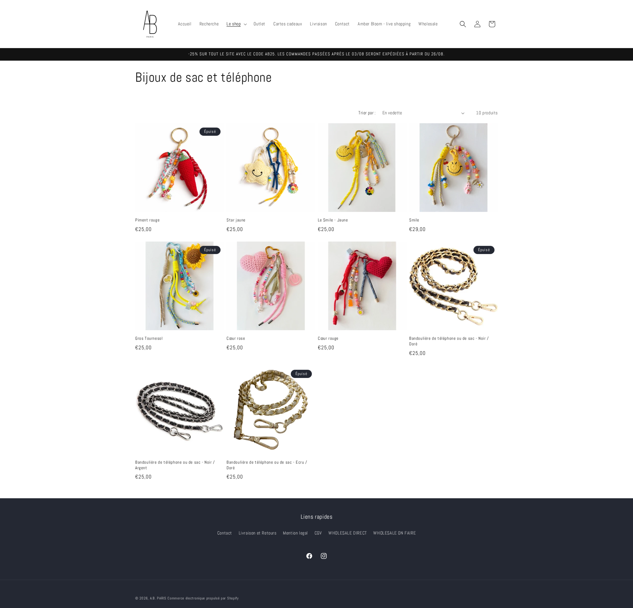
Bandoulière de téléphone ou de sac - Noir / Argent (175, 465)
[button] (236, 24)
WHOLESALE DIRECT (347, 533)
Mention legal (295, 533)
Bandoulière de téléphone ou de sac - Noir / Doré (449, 341)
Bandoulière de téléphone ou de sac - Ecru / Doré (266, 465)
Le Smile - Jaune (333, 220)
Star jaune (236, 220)
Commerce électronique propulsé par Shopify (202, 598)
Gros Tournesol (149, 338)
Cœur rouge (328, 338)
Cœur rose (235, 338)
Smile (414, 220)
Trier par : (367, 113)
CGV (318, 533)
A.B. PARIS (158, 598)
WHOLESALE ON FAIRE (394, 533)
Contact (224, 533)
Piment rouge (147, 220)
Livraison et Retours (258, 533)
